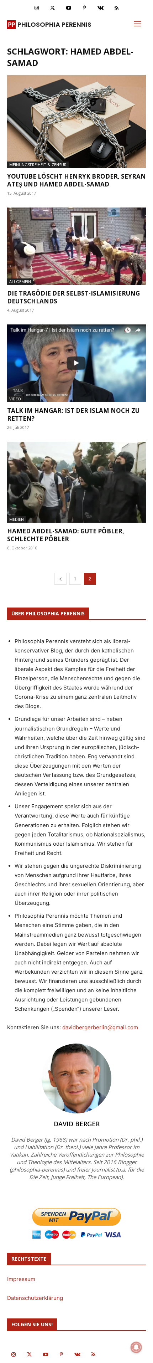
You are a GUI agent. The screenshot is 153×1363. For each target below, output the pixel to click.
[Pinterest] (84, 8)
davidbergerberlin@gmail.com (100, 1027)
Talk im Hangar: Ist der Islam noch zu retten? (73, 414)
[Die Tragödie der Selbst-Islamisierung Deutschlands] (76, 246)
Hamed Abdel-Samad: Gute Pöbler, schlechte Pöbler (65, 535)
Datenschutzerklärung (35, 1298)
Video (15, 398)
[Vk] (100, 8)
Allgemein (20, 281)
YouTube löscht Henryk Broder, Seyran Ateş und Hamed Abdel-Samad (76, 180)
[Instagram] (36, 8)
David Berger (77, 1123)
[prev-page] (60, 579)
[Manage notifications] (136, 1347)
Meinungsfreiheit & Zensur (38, 164)
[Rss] (116, 8)
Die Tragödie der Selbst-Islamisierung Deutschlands (73, 297)
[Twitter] (52, 8)
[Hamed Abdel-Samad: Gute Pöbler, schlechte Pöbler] (76, 482)
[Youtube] (68, 8)
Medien (16, 519)
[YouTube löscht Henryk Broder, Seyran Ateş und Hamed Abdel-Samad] (76, 121)
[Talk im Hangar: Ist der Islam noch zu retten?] (76, 363)
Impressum (21, 1279)
